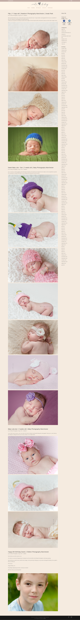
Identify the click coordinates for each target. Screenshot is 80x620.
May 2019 (63, 97)
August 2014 (63, 184)
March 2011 (63, 253)
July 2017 (63, 127)
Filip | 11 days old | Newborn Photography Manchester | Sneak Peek (30, 14)
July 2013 (63, 206)
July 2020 (63, 78)
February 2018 (64, 117)
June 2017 (63, 129)
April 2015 (63, 171)
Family (62, 34)
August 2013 (63, 204)
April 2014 (63, 191)
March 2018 (63, 115)
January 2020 (63, 83)
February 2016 (64, 155)
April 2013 (63, 211)
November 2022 (64, 66)
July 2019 (63, 93)
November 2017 (64, 120)
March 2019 (63, 100)
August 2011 (63, 244)
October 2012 (63, 221)
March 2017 (63, 134)
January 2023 (63, 63)
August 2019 (63, 92)
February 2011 (64, 254)
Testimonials (50, 7)
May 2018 (63, 112)
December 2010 (64, 256)
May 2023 (63, 56)
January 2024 (63, 51)
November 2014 (64, 179)
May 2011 (63, 249)
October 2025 (63, 48)
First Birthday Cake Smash (66, 35)
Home (28, 7)
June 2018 (63, 110)
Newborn (25, 15)
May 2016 (63, 150)
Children (24, 553)
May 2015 (63, 169)
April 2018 (63, 113)
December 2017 (64, 118)
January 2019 (63, 103)
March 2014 (63, 192)
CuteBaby (33, 7)
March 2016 (63, 154)
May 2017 (63, 130)
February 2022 (64, 76)
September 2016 (64, 144)
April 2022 (63, 73)
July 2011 (63, 246)
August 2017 (63, 125)
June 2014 (63, 187)
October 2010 (63, 259)
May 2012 (63, 229)
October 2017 (63, 122)
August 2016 (63, 145)
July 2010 (63, 265)
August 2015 (63, 165)
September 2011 (64, 243)
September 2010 (64, 261)
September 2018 (64, 107)
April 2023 (63, 58)
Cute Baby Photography (13, 15)
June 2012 (63, 228)
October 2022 (63, 68)
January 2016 (63, 157)
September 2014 (64, 182)
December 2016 (64, 139)
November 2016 (64, 140)
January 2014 (63, 196)
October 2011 (63, 241)
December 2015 (64, 159)
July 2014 (63, 186)
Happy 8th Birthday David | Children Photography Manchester (28, 552)
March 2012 (63, 233)
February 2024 (64, 50)
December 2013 (64, 197)
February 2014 (64, 194)
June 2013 (63, 207)
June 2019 (63, 95)
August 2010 (63, 263)
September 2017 (64, 124)
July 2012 (63, 226)
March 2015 (63, 172)
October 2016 (63, 142)
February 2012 (64, 234)
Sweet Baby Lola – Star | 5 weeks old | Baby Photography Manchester (31, 168)
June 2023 (63, 55)
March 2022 (63, 75)
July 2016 (63, 147)
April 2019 (63, 98)
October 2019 (63, 88)
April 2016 (63, 152)
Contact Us (44, 7)
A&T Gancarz (38, 7)
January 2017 (63, 137)
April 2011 (63, 251)
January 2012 (63, 236)
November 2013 (64, 199)
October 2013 (63, 201)
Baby (62, 29)
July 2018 (63, 108)
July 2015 (63, 167)
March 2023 (63, 60)
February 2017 (64, 135)
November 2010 (64, 258)
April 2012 (63, 231)
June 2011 (63, 248)
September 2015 (64, 164)
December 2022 (64, 65)
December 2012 (64, 217)
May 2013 (63, 209)
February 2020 (64, 82)
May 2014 (63, 189)
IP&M (45, 618)
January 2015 (63, 176)
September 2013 (64, 202)
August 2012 (63, 224)
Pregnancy (63, 40)
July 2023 (63, 53)
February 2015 (64, 174)
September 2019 (64, 90)
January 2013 (63, 216)
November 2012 (64, 219)
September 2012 (64, 223)
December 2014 (64, 177)
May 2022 (63, 71)
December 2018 (64, 105)
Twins (62, 43)
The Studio (63, 42)
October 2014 (63, 181)
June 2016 (63, 149)
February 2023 (64, 61)
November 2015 (64, 160)
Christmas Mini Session (65, 32)
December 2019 (64, 85)
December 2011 (64, 238)
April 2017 (63, 132)
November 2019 (64, 87)
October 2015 (63, 162)
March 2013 (63, 212)
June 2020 (63, 80)
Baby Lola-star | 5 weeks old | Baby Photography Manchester (28, 429)
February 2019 (64, 102)
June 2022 (63, 70)
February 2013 (64, 214)
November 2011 (64, 239)
